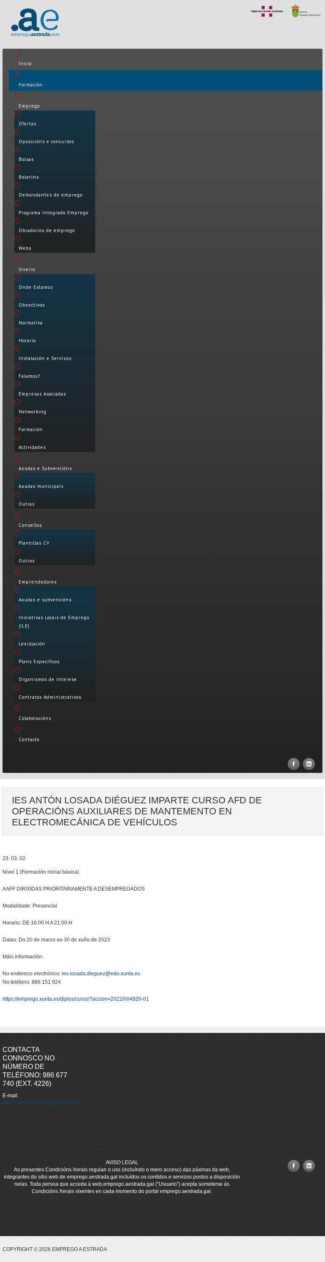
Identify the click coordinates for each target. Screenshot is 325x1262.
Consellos (30, 525)
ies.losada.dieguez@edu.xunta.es (101, 974)
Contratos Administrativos (50, 697)
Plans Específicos (39, 661)
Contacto (29, 739)
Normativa (31, 323)
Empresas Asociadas (42, 394)
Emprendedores (38, 582)
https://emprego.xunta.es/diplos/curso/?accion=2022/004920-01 (76, 999)
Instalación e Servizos (45, 358)
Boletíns (29, 177)
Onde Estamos (36, 287)
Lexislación (32, 644)
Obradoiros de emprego (47, 230)
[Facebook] (294, 764)
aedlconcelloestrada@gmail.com (40, 1103)
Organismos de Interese (48, 679)
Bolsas (26, 159)
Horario (27, 340)
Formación (31, 85)
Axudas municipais (41, 486)
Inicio (25, 63)
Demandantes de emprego (51, 195)
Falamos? (29, 376)
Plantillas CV (34, 543)
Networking (33, 412)
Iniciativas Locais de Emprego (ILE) (54, 621)
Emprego (29, 106)
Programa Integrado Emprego (53, 213)
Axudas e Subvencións (45, 468)
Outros (27, 561)
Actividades (32, 447)
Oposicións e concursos (46, 141)
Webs (25, 248)
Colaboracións (35, 718)
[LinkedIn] (309, 764)
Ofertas (27, 124)
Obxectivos (32, 305)
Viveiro (27, 269)
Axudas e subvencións (45, 600)
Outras (27, 504)
